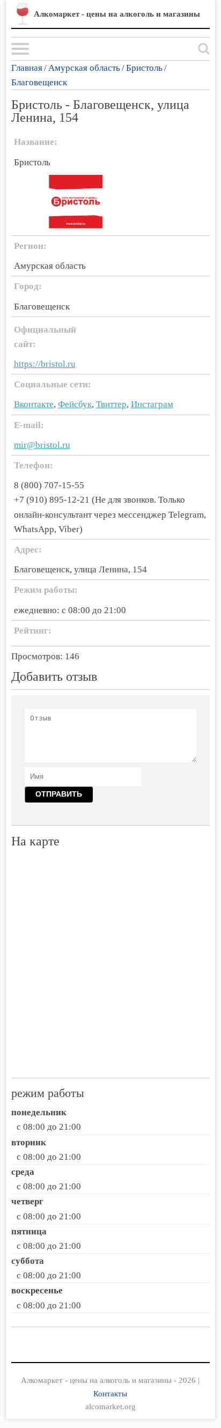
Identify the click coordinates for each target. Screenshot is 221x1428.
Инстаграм (152, 404)
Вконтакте (34, 404)
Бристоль (144, 68)
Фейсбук (75, 404)
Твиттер (111, 404)
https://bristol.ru (45, 364)
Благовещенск (39, 82)
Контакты (110, 1393)
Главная (26, 68)
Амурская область (84, 68)
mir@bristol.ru (42, 445)
